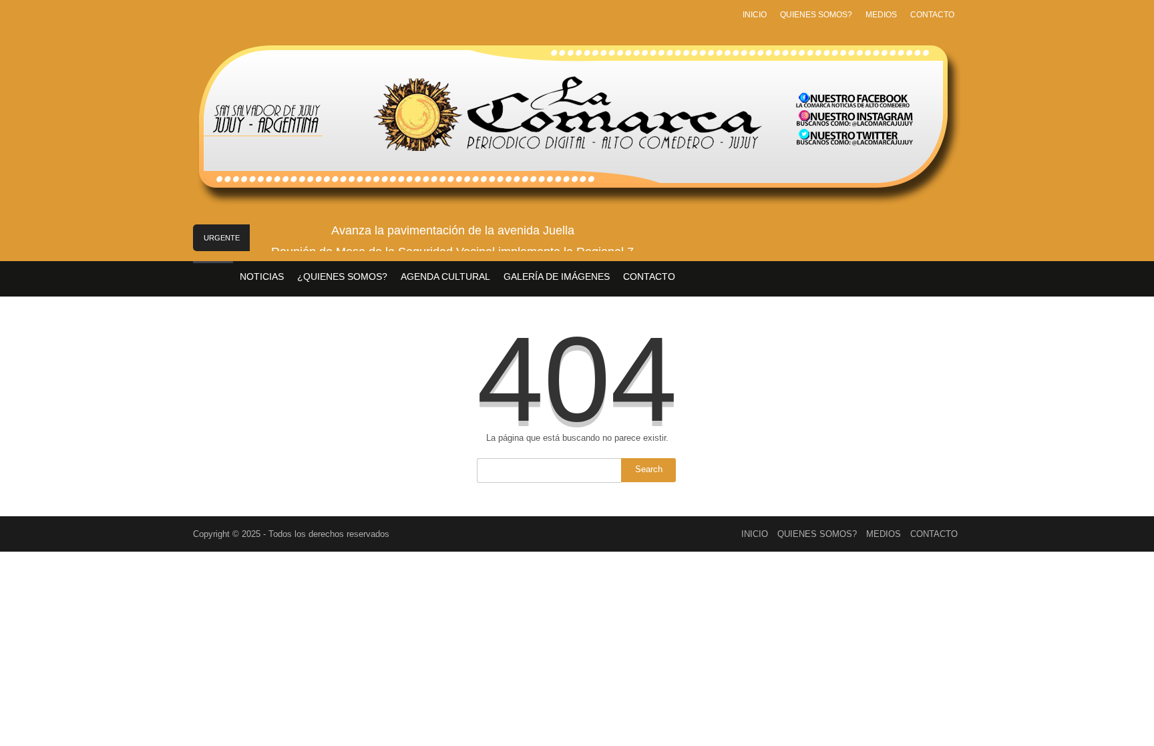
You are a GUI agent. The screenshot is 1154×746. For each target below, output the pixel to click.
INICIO (755, 14)
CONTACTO (932, 14)
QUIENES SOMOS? (816, 14)
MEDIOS (881, 14)
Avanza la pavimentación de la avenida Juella (452, 230)
